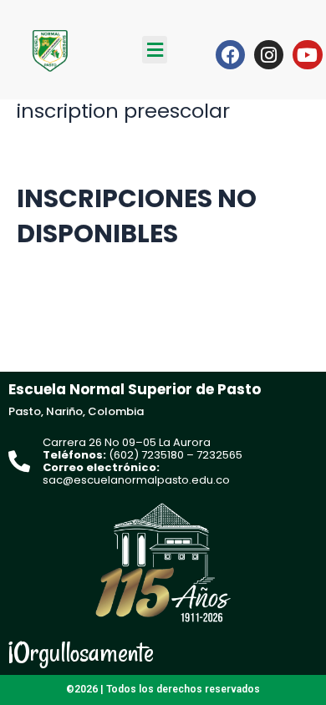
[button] (154, 49)
